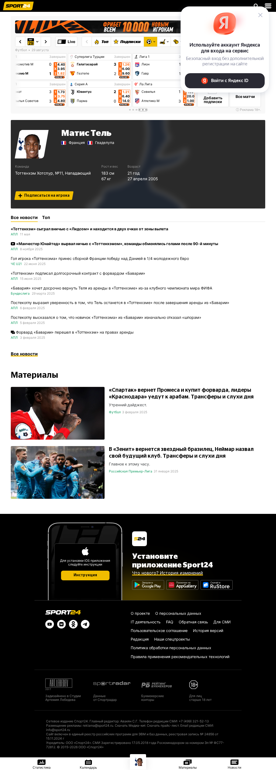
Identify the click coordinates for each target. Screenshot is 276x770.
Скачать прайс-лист (163, 725)
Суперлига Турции (89, 57)
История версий (208, 630)
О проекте (140, 613)
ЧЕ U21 (16, 264)
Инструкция (85, 575)
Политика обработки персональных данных (171, 647)
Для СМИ (222, 622)
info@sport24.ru (58, 730)
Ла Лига (145, 84)
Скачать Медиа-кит (130, 725)
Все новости (24, 353)
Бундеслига (20, 293)
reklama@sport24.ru (98, 725)
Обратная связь (193, 622)
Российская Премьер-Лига (130, 471)
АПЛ (14, 234)
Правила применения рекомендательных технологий (180, 656)
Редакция (140, 639)
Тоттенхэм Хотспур (34, 173)
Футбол (115, 412)
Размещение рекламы (63, 725)
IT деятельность (146, 622)
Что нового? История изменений (167, 572)
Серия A (81, 84)
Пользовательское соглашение (159, 630)
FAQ (169, 622)
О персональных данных (178, 613)
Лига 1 (144, 57)
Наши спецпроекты (172, 639)
